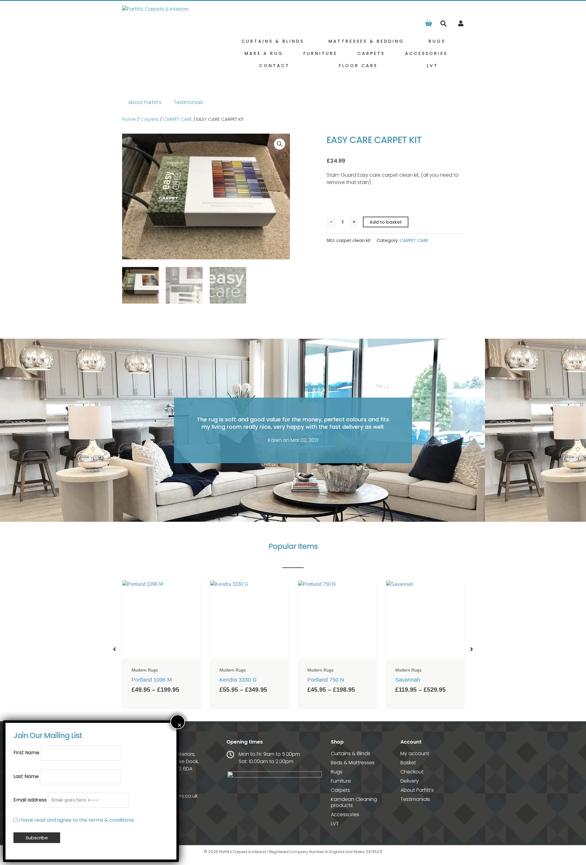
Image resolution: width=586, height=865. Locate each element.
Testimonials (188, 102)
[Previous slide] (114, 649)
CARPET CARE (177, 119)
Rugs (437, 41)
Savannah (407, 680)
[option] (161, 644)
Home (129, 119)
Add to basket (386, 222)
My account (414, 754)
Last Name (26, 776)
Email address (30, 799)
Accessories (426, 53)
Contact (274, 66)
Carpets (371, 53)
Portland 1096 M (152, 680)
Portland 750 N (325, 680)
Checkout (412, 772)
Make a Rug (263, 53)
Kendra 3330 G (238, 680)
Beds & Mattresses (352, 763)
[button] (444, 24)
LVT (432, 66)
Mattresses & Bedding (366, 41)
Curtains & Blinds (272, 41)
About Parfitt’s (144, 102)
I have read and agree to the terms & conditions (76, 820)
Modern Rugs (145, 670)
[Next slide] (471, 649)
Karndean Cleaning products (354, 802)
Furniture (320, 53)
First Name (26, 752)
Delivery (409, 781)
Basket (408, 763)
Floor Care (358, 66)
